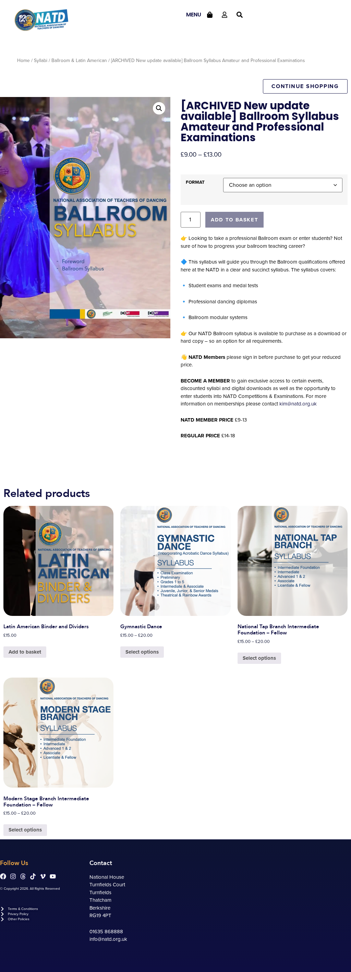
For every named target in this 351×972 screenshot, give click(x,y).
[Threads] (23, 876)
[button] (159, 108)
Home (23, 60)
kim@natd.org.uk (298, 404)
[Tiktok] (33, 876)
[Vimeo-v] (43, 876)
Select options (142, 652)
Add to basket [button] (25, 652)
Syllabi (40, 60)
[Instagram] (13, 876)
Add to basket (234, 220)
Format (195, 182)
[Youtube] (53, 876)
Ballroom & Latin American (79, 60)
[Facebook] (3, 876)
